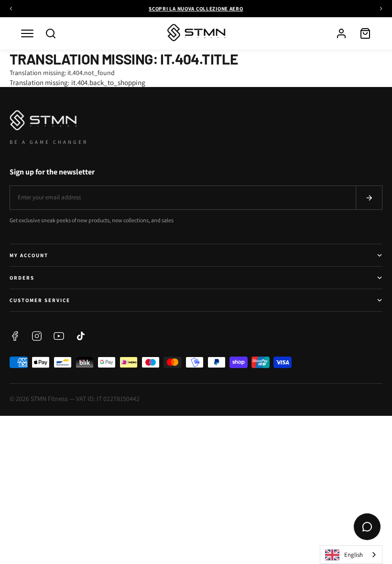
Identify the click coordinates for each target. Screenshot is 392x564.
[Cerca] (50, 33)
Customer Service (40, 300)
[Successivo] (381, 8)
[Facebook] (15, 336)
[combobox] (351, 554)
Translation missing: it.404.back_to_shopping (77, 82)
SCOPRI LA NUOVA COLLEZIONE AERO (196, 8)
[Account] (341, 33)
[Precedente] (11, 8)
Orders (22, 277)
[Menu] (27, 33)
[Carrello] (365, 33)
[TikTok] (81, 336)
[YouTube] (59, 336)
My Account (29, 255)
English (353, 555)
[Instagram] (37, 336)
